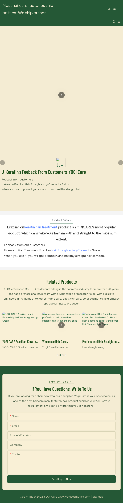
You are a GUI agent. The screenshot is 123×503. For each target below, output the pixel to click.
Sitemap (97, 496)
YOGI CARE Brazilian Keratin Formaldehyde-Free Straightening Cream (19, 341)
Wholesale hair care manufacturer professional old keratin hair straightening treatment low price (60, 341)
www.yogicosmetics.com (74, 496)
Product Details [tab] (61, 220)
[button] (57, 355)
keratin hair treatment (40, 227)
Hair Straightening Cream (69, 250)
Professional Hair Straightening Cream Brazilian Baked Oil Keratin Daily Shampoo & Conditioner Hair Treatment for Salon (101, 341)
